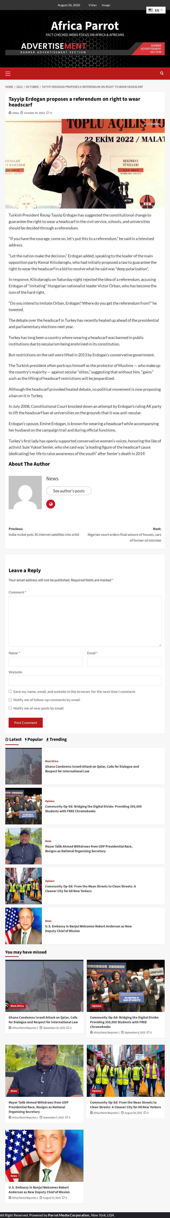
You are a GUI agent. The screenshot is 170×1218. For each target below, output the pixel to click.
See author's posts (69, 490)
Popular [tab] (35, 740)
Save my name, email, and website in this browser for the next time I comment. (74, 691)
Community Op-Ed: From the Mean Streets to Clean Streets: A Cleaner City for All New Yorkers (90, 888)
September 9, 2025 (135, 1033)
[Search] (162, 73)
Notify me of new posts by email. (38, 708)
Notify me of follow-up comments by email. (47, 700)
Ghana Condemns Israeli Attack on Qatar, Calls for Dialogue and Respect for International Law (43, 1020)
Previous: (44, 531)
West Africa (51, 761)
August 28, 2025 (133, 1113)
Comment (17, 592)
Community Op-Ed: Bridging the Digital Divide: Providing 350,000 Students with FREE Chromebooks (93, 809)
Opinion (49, 801)
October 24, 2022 (34, 112)
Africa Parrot (85, 26)
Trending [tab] (58, 740)
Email (92, 653)
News (15, 112)
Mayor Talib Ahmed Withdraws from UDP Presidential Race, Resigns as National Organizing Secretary (89, 848)
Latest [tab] (15, 740)
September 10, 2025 (54, 1028)
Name (14, 653)
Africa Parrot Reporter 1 (25, 1028)
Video (93, 5)
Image (106, 5)
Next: (124, 534)
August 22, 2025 (52, 1198)
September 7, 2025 (53, 1117)
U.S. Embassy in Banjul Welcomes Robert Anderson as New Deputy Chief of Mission (39, 1189)
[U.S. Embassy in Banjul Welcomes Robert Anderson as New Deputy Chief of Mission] (23, 925)
